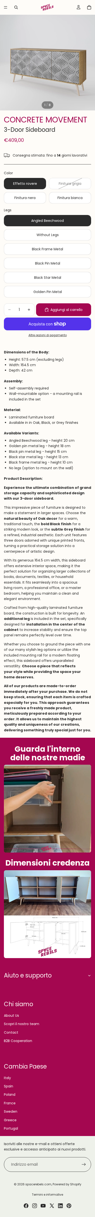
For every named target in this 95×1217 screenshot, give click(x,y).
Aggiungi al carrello (66, 309)
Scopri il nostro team (21, 1023)
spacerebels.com (38, 1184)
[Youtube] (43, 1206)
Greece (10, 1120)
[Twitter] (52, 1206)
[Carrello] (89, 7)
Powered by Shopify (67, 1184)
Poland (9, 1094)
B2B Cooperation (18, 1040)
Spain (8, 1086)
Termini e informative (47, 1194)
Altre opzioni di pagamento (47, 335)
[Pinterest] (69, 1206)
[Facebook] (26, 1206)
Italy (7, 1077)
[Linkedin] (60, 1206)
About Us (11, 1015)
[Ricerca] (16, 7)
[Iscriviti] (84, 1164)
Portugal (11, 1128)
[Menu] (5, 7)
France (10, 1103)
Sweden (10, 1111)
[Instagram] (35, 1206)
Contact (11, 1032)
